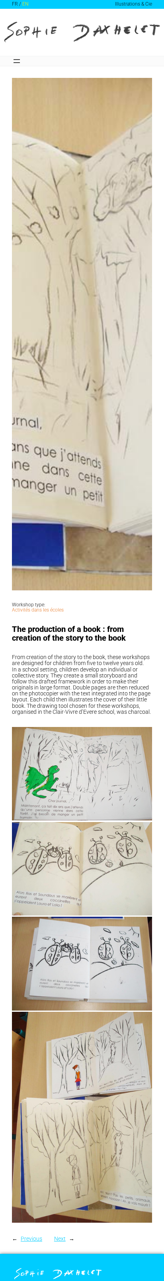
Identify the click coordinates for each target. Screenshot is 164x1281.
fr (15, 4)
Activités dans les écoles (38, 610)
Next (60, 1238)
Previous (31, 1238)
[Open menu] (16, 61)
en (25, 4)
